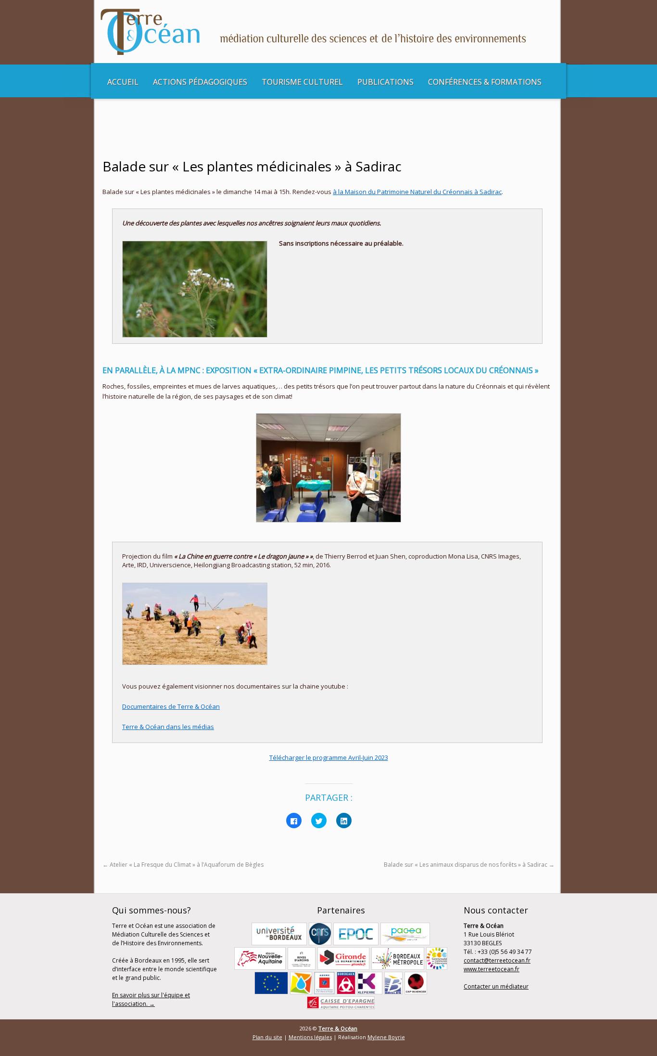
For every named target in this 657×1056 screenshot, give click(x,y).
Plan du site (267, 1037)
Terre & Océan (337, 1028)
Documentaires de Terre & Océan (171, 706)
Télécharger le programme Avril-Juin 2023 (328, 757)
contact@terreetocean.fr (497, 960)
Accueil (123, 82)
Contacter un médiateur (496, 986)
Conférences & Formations (485, 82)
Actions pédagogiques (200, 82)
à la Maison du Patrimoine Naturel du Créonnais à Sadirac (417, 191)
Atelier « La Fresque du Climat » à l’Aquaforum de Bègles (183, 864)
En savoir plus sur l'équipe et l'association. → (151, 999)
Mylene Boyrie (386, 1037)
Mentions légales (310, 1037)
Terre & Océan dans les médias (168, 726)
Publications (385, 82)
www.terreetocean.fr (491, 969)
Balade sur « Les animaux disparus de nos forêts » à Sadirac (469, 864)
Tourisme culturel (302, 82)
